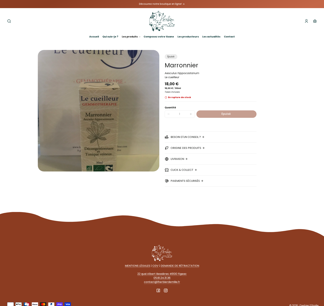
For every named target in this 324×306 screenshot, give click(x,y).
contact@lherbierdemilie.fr (162, 282)
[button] (9, 21)
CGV (155, 266)
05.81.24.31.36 (162, 278)
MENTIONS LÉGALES (137, 266)
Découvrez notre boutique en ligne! (160, 4)
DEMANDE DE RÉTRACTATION (180, 266)
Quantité (170, 107)
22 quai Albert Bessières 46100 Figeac (162, 274)
